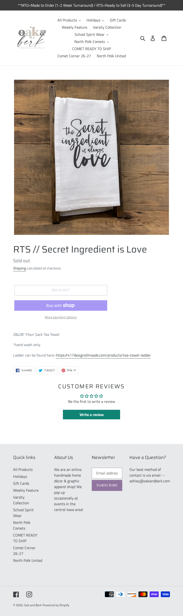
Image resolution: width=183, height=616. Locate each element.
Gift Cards (21, 483)
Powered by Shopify (56, 605)
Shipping (19, 268)
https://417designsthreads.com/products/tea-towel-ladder (103, 355)
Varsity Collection (21, 500)
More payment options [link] (61, 317)
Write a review (92, 414)
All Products (23, 469)
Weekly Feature (26, 490)
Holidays (20, 476)
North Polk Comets (21, 525)
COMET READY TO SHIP (25, 538)
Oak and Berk (33, 605)
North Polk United (27, 560)
